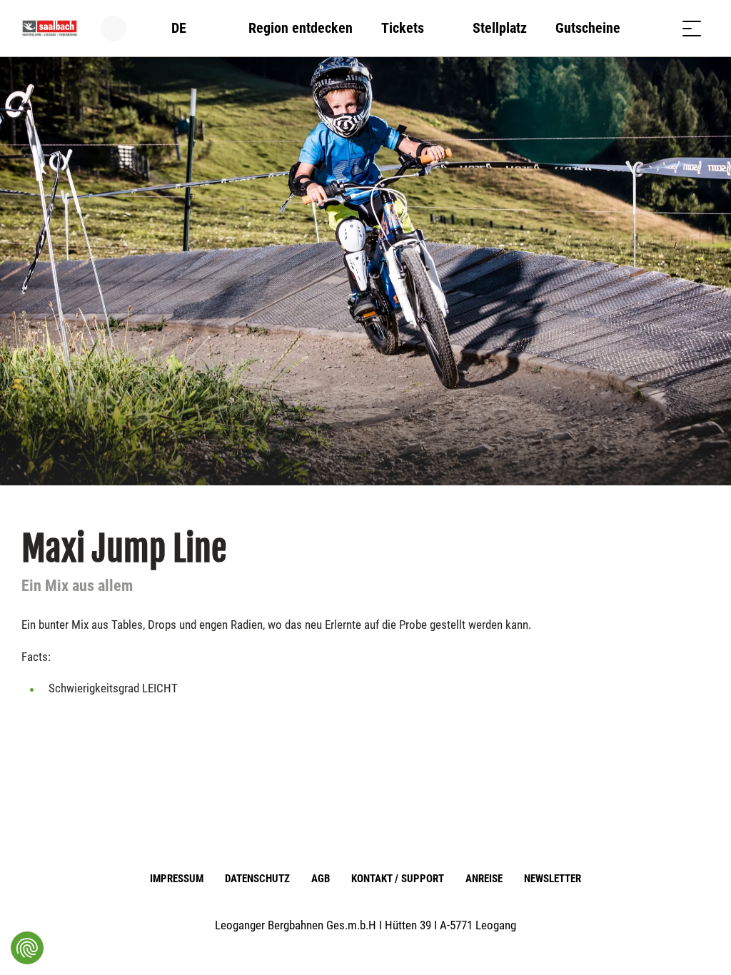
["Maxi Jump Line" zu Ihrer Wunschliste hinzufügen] (695, 542)
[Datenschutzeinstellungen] (27, 947)
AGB (320, 878)
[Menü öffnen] (692, 28)
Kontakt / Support (397, 878)
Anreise (484, 878)
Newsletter (552, 878)
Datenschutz (257, 878)
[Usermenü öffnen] (121, 28)
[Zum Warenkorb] (656, 28)
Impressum (176, 878)
